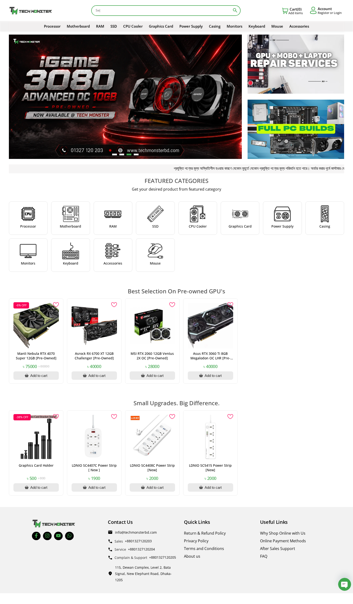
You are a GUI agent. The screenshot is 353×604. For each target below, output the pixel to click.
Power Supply (191, 26)
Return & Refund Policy (205, 533)
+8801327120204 (141, 549)
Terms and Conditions (204, 548)
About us (192, 556)
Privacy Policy (196, 541)
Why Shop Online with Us (282, 533)
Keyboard (257, 26)
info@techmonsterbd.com (136, 532)
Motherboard (78, 26)
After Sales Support (277, 548)
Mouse (277, 26)
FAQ (263, 556)
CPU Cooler (133, 26)
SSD (113, 26)
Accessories (299, 26)
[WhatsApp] (69, 536)
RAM (100, 26)
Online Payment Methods (283, 541)
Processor (52, 26)
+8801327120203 (138, 541)
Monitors (234, 26)
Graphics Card (161, 26)
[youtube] (58, 536)
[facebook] (36, 536)
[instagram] (47, 536)
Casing (214, 26)
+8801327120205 (162, 557)
